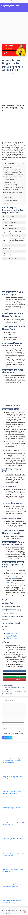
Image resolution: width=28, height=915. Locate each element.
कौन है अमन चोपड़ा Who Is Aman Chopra (12, 169)
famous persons (8, 685)
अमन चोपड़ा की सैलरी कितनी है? (10, 202)
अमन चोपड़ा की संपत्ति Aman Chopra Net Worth (14, 187)
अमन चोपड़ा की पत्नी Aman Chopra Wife (12, 176)
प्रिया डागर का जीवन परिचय (11, 638)
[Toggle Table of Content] (22, 164)
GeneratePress (23, 913)
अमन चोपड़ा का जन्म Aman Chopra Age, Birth (14, 171)
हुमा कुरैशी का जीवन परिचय (11, 637)
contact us (4, 910)
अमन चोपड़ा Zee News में (10, 182)
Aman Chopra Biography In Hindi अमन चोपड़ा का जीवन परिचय (13, 166)
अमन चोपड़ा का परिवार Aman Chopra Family (13, 172)
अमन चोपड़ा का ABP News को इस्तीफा (12, 181)
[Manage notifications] (25, 912)
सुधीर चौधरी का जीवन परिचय (11, 633)
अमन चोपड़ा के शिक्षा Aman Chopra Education (13, 174)
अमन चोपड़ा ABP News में (10, 179)
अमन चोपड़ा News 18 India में (11, 185)
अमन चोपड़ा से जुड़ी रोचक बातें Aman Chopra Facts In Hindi (13, 193)
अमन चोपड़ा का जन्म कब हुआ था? (11, 199)
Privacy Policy (23, 910)
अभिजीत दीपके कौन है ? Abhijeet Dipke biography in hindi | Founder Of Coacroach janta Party (12, 760)
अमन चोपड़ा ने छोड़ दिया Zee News (11, 184)
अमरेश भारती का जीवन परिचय (12, 635)
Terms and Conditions (13, 910)
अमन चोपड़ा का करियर (8, 178)
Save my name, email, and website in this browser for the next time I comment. (14, 732)
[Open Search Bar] (26, 5)
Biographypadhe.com (10, 5)
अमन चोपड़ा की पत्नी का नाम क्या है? (11, 200)
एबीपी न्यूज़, (14, 579)
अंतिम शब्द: (6, 203)
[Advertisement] (14, 27)
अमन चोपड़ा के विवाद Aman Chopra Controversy (11, 189)
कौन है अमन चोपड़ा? (8, 197)
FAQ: (5, 195)
